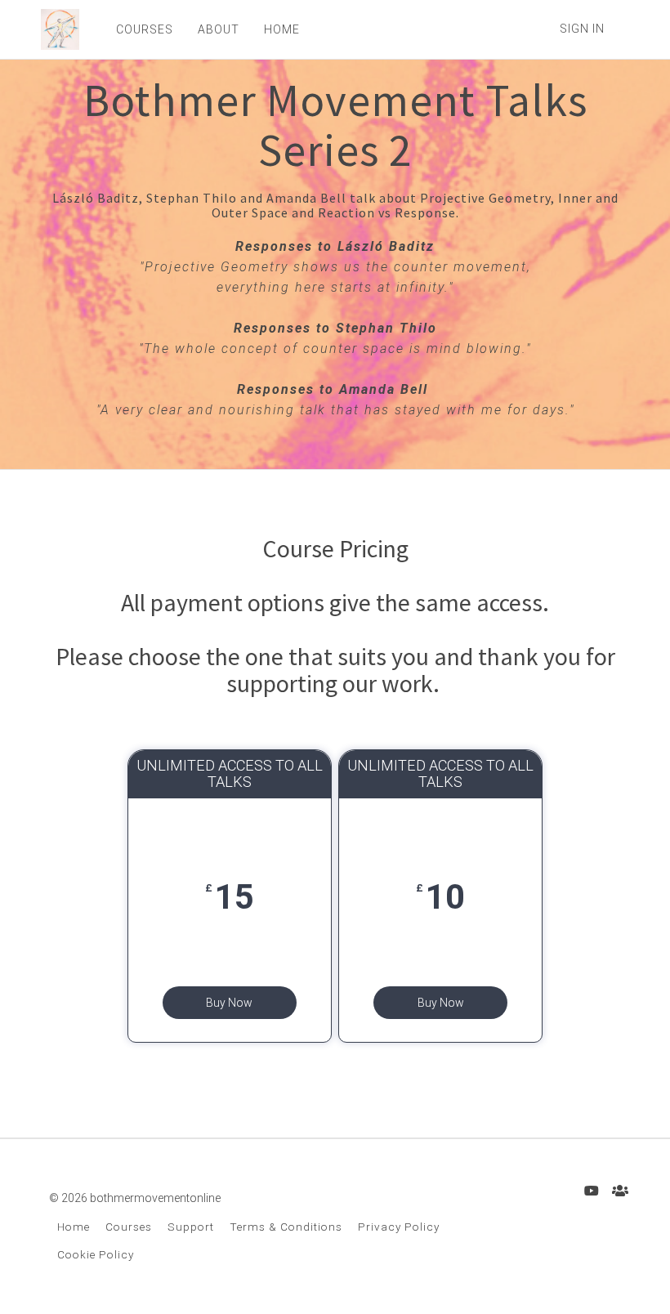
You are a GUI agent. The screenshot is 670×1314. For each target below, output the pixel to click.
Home (73, 1226)
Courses (128, 1226)
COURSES (144, 29)
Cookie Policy (95, 1254)
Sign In (582, 28)
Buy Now (229, 1002)
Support (191, 1226)
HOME (282, 29)
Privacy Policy (399, 1226)
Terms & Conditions (286, 1226)
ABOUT (218, 29)
